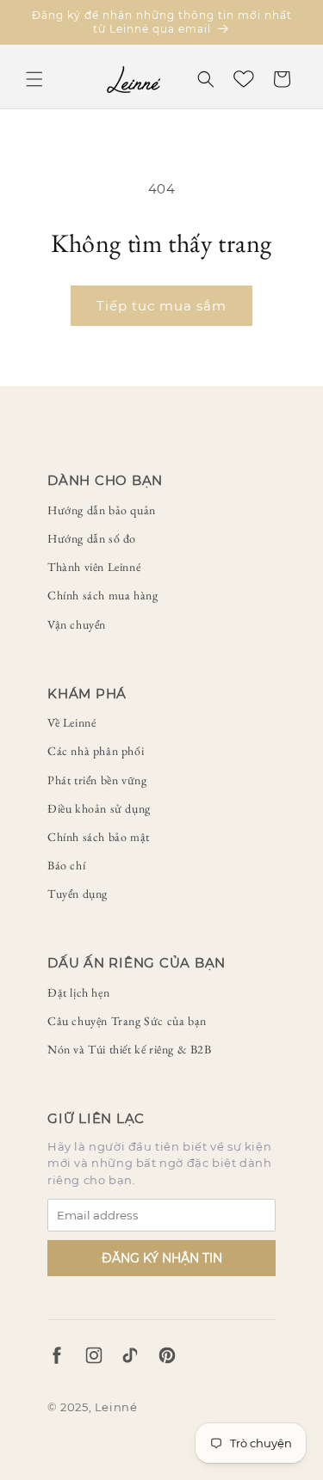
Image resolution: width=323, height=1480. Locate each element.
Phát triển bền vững (96, 780)
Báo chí (66, 865)
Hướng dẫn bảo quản (101, 510)
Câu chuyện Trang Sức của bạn (127, 1021)
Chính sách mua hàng (102, 595)
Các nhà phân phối (95, 750)
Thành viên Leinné (93, 566)
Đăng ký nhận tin (162, 1258)
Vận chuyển (76, 624)
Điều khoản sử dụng (99, 808)
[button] (34, 79)
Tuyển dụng (77, 893)
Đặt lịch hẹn (78, 992)
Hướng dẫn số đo (91, 538)
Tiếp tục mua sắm (161, 306)
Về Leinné (71, 722)
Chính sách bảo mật (98, 836)
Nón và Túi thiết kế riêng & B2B (129, 1049)
